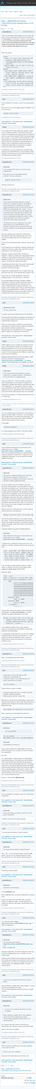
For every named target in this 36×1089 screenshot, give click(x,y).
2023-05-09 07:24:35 (28, 194)
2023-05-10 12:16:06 (28, 790)
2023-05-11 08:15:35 (28, 1042)
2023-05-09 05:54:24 (28, 99)
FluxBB (32, 1083)
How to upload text (6, 121)
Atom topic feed (30, 1080)
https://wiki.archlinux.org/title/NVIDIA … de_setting (16, 360)
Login (20, 11)
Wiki (14, 3)
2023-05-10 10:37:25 (28, 723)
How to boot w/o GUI (17, 121)
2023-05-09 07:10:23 (28, 127)
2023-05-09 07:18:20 (28, 162)
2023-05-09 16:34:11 (28, 409)
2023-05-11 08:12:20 (28, 1001)
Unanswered (31, 15)
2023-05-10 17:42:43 (28, 867)
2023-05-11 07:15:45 (28, 918)
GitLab (19, 3)
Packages (9, 3)
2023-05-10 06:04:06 (28, 670)
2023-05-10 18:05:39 (28, 880)
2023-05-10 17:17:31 (28, 842)
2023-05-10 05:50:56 (28, 654)
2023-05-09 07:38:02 (28, 302)
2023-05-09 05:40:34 (28, 32)
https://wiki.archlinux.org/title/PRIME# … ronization (16, 451)
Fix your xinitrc (12, 123)
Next (12, 28)
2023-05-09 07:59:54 (28, 341)
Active (25, 15)
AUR (29, 3)
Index (2, 11)
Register (16, 11)
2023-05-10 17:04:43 (28, 828)
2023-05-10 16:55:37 (28, 805)
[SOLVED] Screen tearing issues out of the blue (16, 1070)
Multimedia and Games (17, 21)
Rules (6, 11)
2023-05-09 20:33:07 (28, 444)
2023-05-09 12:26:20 (28, 366)
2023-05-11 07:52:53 (28, 975)
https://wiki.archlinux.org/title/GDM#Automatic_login (17, 923)
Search (11, 11)
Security (24, 3)
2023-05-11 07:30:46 (28, 935)
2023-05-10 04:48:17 (28, 468)
